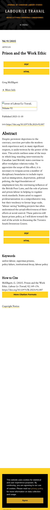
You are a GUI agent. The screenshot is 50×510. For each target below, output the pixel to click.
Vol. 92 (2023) (9, 41)
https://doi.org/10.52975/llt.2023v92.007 (25, 124)
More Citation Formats (25, 294)
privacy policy (37, 488)
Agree (25, 500)
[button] (8, 89)
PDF (26, 64)
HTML (26, 71)
